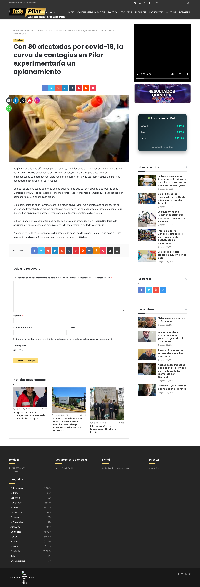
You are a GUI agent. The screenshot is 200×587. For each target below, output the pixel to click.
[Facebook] (149, 2)
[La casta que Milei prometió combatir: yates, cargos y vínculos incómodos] (147, 336)
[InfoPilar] (37, 13)
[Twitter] (144, 2)
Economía (126, 12)
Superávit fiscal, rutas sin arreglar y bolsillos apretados (170, 353)
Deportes (184, 12)
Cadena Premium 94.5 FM (91, 12)
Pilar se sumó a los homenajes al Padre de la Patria (104, 429)
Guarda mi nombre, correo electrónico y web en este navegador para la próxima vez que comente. (65, 339)
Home (18, 30)
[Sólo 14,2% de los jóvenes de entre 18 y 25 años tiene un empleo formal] (147, 198)
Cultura (171, 12)
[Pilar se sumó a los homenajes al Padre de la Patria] (107, 403)
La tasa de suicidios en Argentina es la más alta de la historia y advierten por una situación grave (172, 181)
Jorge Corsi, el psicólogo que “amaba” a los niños (172, 387)
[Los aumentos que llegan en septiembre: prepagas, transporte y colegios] (147, 218)
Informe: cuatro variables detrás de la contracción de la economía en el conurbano (170, 237)
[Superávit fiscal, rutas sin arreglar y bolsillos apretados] (147, 354)
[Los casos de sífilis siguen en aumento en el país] (147, 256)
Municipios (28, 30)
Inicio (71, 12)
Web (73, 327)
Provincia (140, 12)
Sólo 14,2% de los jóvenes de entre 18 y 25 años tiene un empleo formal (171, 198)
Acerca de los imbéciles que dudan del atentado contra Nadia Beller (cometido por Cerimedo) (172, 371)
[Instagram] (135, 2)
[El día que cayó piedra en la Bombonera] (147, 322)
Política (113, 12)
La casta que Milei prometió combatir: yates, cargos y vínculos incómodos (172, 336)
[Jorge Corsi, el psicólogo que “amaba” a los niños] (147, 390)
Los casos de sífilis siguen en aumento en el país (172, 255)
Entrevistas (156, 12)
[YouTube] (140, 2)
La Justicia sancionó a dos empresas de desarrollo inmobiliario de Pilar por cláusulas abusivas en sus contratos (67, 424)
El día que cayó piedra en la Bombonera (172, 320)
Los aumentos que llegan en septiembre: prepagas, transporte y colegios (171, 216)
